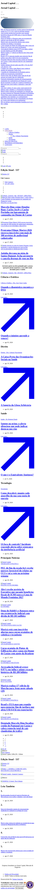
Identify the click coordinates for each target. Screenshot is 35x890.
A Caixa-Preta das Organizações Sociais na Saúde (17, 358)
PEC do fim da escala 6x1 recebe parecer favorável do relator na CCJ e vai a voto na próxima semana (17, 30)
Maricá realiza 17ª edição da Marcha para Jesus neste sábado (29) (17, 688)
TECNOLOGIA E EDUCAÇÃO (11, 625)
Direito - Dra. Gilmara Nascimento (11, 352)
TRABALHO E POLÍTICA (9, 564)
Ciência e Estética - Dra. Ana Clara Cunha (14, 283)
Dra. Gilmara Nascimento (20, 136)
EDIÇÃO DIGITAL (11, 141)
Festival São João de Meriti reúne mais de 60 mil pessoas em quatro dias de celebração (16, 76)
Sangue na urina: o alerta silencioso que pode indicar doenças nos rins (14, 426)
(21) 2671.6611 (9, 184)
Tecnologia (12, 139)
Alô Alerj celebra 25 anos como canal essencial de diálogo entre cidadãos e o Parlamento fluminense (16, 89)
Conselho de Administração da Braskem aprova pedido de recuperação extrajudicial (15, 73)
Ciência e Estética (14, 132)
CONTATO (8, 145)
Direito (11, 134)
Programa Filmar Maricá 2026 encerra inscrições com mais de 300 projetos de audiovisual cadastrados (16, 234)
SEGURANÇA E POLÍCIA (9, 719)
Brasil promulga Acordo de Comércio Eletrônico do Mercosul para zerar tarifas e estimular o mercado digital (16, 84)
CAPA (7, 129)
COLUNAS (8, 130)
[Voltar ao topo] (3, 14)
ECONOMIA (5, 606)
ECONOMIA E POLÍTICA (9, 700)
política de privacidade (8, 888)
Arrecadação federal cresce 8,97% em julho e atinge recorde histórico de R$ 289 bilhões (17, 50)
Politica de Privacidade (12, 874)
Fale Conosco (9, 182)
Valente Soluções (17, 879)
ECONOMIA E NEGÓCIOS (10, 663)
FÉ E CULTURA (6, 681)
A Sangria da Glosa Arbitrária (16, 405)
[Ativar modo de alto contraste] (1, 14)
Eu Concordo (19, 888)
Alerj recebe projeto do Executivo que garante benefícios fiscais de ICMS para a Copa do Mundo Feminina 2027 (16, 34)
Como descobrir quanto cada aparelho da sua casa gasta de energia (15, 496)
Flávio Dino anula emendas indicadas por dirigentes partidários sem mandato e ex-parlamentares (16, 96)
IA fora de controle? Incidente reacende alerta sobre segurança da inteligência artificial (17, 547)
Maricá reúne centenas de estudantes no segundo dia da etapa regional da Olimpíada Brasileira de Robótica (17, 92)
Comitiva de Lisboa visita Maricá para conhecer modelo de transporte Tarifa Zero (15, 69)
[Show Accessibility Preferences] (29, 884)
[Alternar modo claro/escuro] (2, 12)
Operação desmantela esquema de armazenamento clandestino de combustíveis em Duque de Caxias (16, 80)
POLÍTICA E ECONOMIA (9, 585)
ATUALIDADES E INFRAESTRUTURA (14, 249)
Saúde (10, 138)
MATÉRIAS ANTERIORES (14, 143)
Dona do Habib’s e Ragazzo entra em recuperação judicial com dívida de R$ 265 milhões (16, 39)
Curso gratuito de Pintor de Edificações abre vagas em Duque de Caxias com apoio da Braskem (17, 46)
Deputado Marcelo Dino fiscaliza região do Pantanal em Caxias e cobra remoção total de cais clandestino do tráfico (17, 61)
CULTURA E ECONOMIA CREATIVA (13, 226)
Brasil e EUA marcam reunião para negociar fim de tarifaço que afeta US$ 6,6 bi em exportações (16, 57)
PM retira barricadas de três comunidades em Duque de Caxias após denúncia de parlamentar (17, 99)
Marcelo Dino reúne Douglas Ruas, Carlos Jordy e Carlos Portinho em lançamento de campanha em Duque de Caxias (16, 211)
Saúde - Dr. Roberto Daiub (9, 419)
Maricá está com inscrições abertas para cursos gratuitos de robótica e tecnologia (15, 43)
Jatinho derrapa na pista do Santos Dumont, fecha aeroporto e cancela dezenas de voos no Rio (17, 256)
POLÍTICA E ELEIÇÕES (9, 203)
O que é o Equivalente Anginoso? (17, 474)
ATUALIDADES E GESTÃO (10, 644)
